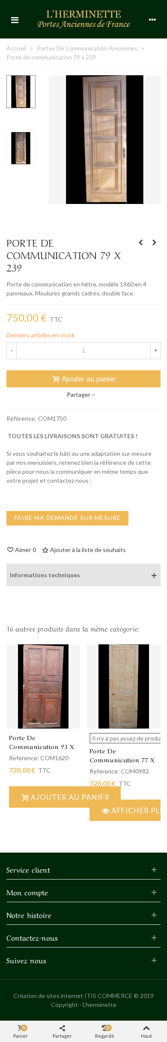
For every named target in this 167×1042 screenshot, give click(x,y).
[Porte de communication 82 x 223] (154, 242)
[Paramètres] (152, 19)
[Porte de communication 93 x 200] (140, 242)
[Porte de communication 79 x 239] (104, 199)
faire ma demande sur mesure (67, 517)
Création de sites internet (48, 995)
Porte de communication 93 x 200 (41, 746)
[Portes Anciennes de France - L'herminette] (83, 19)
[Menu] (14, 19)
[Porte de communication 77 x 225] (124, 686)
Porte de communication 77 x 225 (122, 759)
